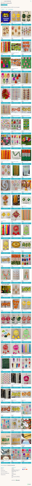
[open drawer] (1, 1)
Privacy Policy (3, 470)
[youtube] (26, 469)
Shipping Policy (3, 474)
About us (2, 468)
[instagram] (25, 469)
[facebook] (23, 469)
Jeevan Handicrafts (7, 1)
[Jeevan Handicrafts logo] (3, 1)
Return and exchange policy (5, 473)
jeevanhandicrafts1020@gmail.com (16, 477)
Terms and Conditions (4, 471)
